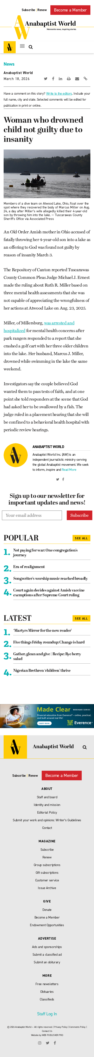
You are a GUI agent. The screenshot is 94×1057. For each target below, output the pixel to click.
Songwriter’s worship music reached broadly (50, 579)
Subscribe (28, 10)
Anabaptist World (18, 72)
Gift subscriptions (47, 872)
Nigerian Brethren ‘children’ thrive (42, 671)
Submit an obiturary (47, 962)
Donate (47, 910)
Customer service (47, 880)
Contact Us (47, 1031)
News (9, 64)
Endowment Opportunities (47, 925)
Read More (69, 469)
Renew (42, 10)
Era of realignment (29, 567)
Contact (47, 828)
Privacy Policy (60, 1026)
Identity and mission (47, 805)
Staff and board (47, 797)
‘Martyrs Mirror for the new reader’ (42, 631)
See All (81, 538)
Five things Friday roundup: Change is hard (49, 642)
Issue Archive (47, 888)
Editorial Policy (47, 812)
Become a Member (70, 10)
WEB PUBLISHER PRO (52, 1035)
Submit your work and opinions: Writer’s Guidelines (47, 820)
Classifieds (47, 999)
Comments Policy (77, 1026)
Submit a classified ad (47, 954)
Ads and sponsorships (47, 947)
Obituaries (47, 991)
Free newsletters (47, 984)
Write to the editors (59, 93)
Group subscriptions (47, 865)
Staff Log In (47, 1014)
